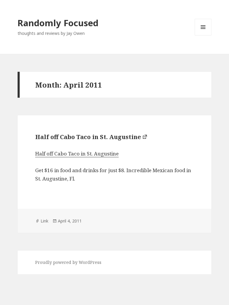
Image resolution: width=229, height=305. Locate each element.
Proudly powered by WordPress (68, 262)
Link (44, 221)
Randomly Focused (58, 23)
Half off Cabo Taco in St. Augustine (88, 137)
